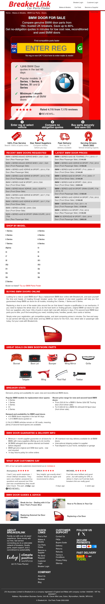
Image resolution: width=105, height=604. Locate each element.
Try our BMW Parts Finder (30, 285)
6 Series (41, 239)
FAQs (58, 539)
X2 (39, 268)
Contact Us (60, 536)
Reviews (41, 579)
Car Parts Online (42, 545)
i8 (38, 256)
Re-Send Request (41, 556)
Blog (39, 582)
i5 (38, 252)
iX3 (39, 264)
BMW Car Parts (33, 13)
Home (8, 13)
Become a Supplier (91, 7)
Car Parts (78, 7)
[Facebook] (78, 535)
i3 (38, 247)
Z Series (9, 281)
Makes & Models (65, 7)
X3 (7, 273)
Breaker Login (78, 2)
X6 (39, 277)
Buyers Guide (61, 542)
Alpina (8, 247)
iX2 (7, 264)
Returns (59, 548)
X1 (7, 268)
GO (82, 48)
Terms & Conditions (60, 555)
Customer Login (92, 2)
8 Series (41, 243)
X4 (39, 273)
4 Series (41, 235)
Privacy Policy (61, 560)
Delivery (59, 545)
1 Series (9, 230)
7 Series (9, 243)
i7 (6, 256)
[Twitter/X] (83, 535)
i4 (6, 252)
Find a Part (94, 12)
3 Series (9, 235)
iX (6, 260)
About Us (41, 576)
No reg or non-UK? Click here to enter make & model (49, 55)
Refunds (59, 551)
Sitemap (59, 563)
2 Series (41, 230)
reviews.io (51, 466)
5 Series (9, 239)
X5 (7, 277)
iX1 (39, 260)
